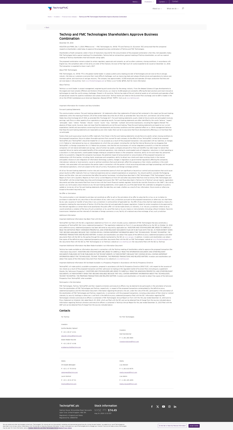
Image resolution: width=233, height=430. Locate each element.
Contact (175, 1)
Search (183, 8)
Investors (148, 2)
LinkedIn (175, 406)
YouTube (163, 406)
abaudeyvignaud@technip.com (71, 336)
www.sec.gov (129, 237)
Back (47, 27)
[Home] (58, 7)
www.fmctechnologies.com (95, 81)
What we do (171, 9)
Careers (162, 2)
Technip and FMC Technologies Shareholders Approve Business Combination (103, 16)
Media (135, 2)
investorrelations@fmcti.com (129, 341)
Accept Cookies (194, 425)
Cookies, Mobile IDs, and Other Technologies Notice (43, 428)
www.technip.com (132, 98)
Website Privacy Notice (65, 428)
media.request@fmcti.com (128, 372)
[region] (116, 426)
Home (50, 16)
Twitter (157, 406)
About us (156, 9)
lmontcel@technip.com (68, 384)
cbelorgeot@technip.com (69, 372)
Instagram (169, 406)
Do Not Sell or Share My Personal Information (172, 425)
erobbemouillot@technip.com (71, 347)
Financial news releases (69, 16)
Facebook (152, 406)
